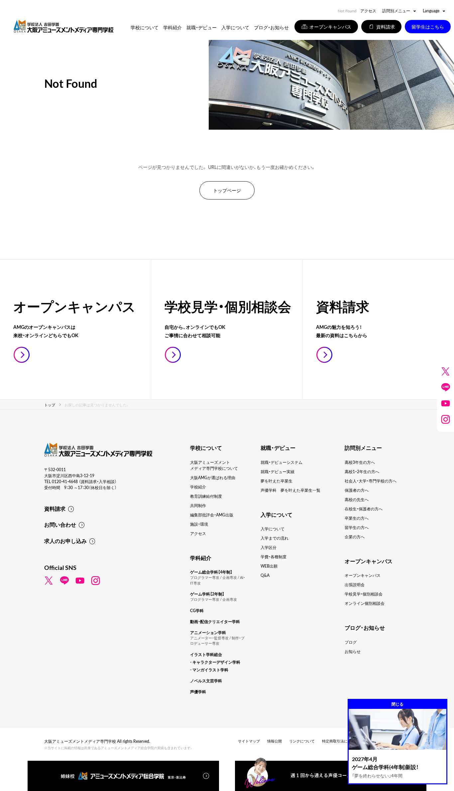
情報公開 (274, 741)
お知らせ (353, 651)
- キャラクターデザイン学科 (215, 662)
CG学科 (197, 610)
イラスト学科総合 (206, 654)
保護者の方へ (357, 490)
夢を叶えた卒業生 (276, 481)
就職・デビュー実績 (277, 471)
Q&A (265, 575)
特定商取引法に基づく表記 (344, 741)
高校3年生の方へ (360, 462)
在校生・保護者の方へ (364, 509)
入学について (272, 529)
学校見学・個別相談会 (364, 594)
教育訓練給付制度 (206, 496)
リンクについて (302, 741)
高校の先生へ (357, 499)
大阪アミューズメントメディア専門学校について (214, 465)
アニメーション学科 (208, 632)
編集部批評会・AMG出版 (211, 515)
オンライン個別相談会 (365, 603)
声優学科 (198, 692)
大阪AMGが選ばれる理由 (212, 477)
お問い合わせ (60, 524)
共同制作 (198, 505)
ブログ (351, 642)
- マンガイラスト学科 (209, 670)
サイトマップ (249, 741)
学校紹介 (198, 487)
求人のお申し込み (65, 541)
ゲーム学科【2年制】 (207, 594)
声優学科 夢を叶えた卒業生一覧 (290, 490)
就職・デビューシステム (281, 462)
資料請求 (54, 508)
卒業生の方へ (357, 518)
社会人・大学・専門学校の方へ (371, 481)
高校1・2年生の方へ (362, 471)
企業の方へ (355, 537)
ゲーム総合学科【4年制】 (211, 572)
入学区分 (269, 547)
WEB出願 (269, 566)
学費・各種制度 (273, 557)
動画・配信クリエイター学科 (215, 621)
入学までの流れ (274, 538)
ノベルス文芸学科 (206, 681)
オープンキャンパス (363, 575)
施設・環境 (199, 524)
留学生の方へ (357, 527)
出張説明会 (355, 585)
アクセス (368, 11)
